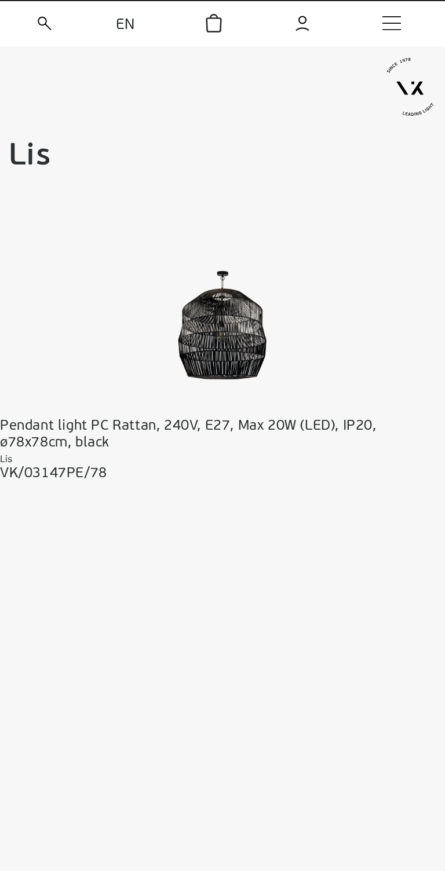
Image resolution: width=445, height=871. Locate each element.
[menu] (391, 23)
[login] (303, 23)
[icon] (214, 23)
